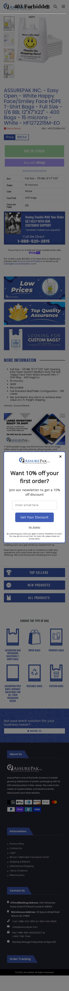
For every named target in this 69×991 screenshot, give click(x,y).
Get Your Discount (34, 517)
